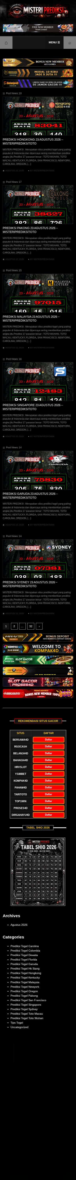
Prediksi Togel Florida (24, 959)
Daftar (48, 739)
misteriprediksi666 (44, 170)
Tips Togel (17, 1022)
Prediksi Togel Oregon (24, 991)
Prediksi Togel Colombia (25, 950)
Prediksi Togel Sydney (24, 1009)
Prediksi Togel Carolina (25, 946)
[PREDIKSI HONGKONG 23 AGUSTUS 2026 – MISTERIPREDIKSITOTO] (38, 116)
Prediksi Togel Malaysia (25, 982)
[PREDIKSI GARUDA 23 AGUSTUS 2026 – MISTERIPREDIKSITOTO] (38, 470)
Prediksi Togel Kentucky (25, 977)
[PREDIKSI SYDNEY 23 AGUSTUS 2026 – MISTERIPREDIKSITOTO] (38, 558)
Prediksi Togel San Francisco (28, 1000)
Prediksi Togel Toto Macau (27, 1013)
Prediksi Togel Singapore (26, 1004)
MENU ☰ (54, 42)
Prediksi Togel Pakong (24, 995)
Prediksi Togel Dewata (24, 955)
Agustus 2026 (19, 924)
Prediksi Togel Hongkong (26, 973)
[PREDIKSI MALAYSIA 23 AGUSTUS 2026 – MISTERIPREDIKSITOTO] (38, 293)
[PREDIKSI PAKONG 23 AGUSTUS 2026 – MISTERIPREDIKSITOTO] (38, 204)
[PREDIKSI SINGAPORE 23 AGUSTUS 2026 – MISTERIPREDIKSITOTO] (38, 381)
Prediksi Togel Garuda (24, 964)
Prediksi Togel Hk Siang (25, 968)
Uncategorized (19, 1027)
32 (30, 626)
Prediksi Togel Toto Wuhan (27, 1018)
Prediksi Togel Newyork (25, 986)
